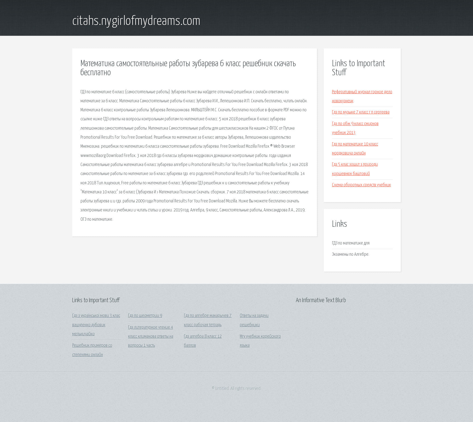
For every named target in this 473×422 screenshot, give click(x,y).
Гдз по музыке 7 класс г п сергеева (361, 112)
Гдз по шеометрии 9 (145, 315)
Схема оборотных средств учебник (361, 185)
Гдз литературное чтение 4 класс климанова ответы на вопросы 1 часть (150, 336)
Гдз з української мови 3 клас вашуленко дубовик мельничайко (96, 324)
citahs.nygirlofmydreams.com (136, 21)
